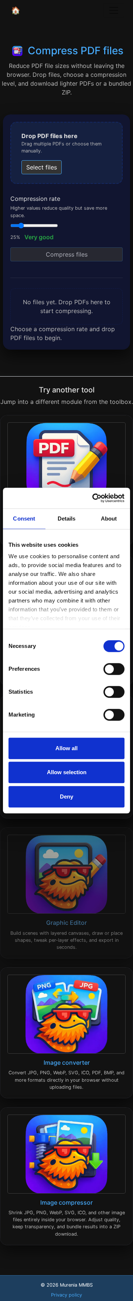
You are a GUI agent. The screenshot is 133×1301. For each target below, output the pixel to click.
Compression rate (35, 198)
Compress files (67, 254)
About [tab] (109, 518)
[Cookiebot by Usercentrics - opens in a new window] (94, 498)
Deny (66, 796)
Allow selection (66, 772)
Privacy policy (66, 1295)
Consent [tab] (24, 518)
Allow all (66, 748)
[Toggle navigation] (113, 10)
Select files (41, 167)
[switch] (114, 669)
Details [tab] (67, 518)
